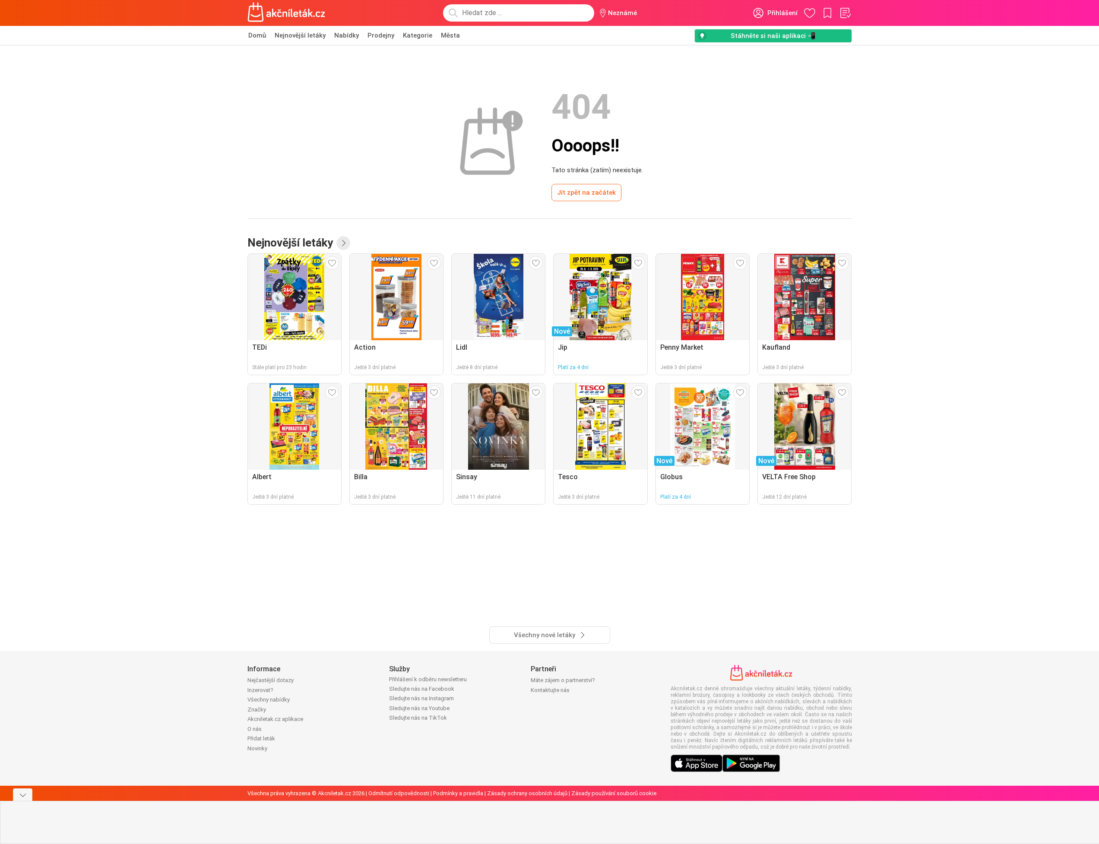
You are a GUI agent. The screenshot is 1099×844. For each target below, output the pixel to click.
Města (450, 35)
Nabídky (346, 35)
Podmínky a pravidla (458, 793)
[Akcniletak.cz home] (286, 13)
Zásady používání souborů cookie (613, 793)
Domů (257, 35)
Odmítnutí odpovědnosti (398, 793)
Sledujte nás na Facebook (421, 689)
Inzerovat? (260, 690)
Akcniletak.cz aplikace (275, 719)
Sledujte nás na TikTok (418, 717)
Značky (256, 709)
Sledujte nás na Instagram (421, 698)
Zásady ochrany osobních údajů (527, 793)
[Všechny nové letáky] (343, 243)
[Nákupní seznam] (845, 13)
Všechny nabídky (268, 699)
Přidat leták (261, 738)
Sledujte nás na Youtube (419, 708)
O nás (254, 729)
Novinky (257, 748)
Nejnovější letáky (300, 35)
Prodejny (380, 35)
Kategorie (417, 35)
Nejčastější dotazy (270, 680)
